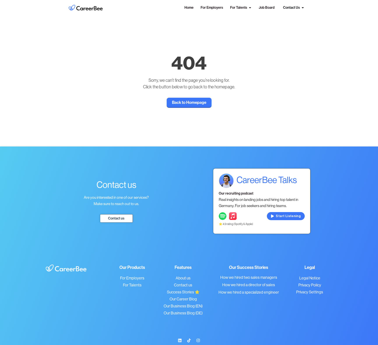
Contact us (183, 285)
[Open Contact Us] (302, 7)
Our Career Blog (183, 299)
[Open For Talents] (250, 7)
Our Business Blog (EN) (183, 306)
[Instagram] (198, 340)
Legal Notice (309, 278)
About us (183, 278)
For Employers (132, 278)
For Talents (132, 285)
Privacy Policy (309, 285)
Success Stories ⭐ (183, 292)
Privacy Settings (309, 292)
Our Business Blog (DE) (183, 313)
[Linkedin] (180, 340)
